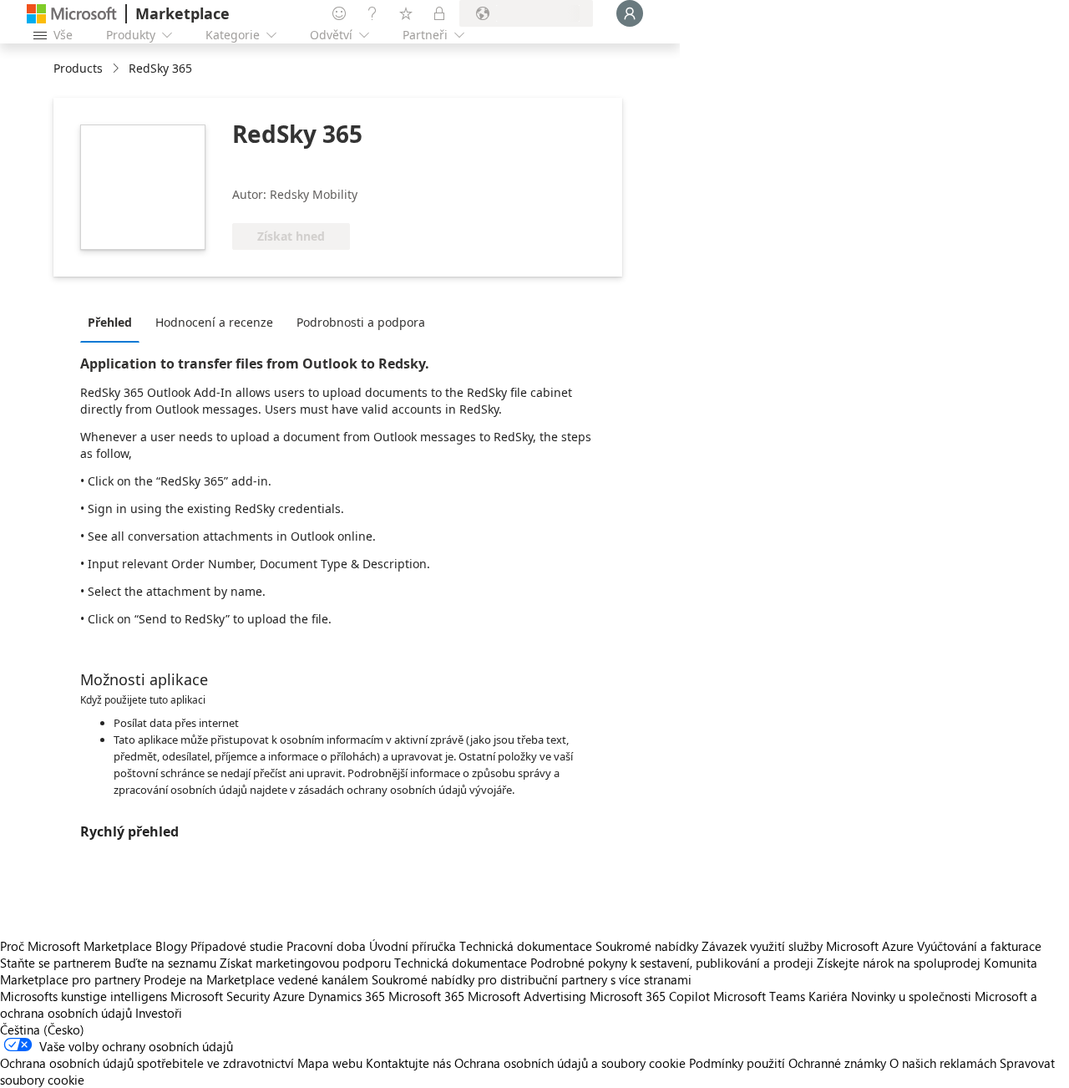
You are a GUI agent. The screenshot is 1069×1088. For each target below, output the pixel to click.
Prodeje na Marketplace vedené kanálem (256, 979)
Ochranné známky (837, 1063)
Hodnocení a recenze (214, 322)
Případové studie (236, 946)
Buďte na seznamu (165, 962)
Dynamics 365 (346, 996)
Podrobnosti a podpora (360, 322)
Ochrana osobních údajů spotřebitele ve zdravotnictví (147, 1063)
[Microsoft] (72, 13)
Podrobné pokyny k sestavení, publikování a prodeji (671, 962)
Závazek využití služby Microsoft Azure (809, 946)
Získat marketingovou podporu (305, 962)
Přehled (110, 322)
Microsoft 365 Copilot (650, 996)
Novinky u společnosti (911, 996)
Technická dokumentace (525, 946)
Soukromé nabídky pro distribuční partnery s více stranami (532, 979)
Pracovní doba (326, 946)
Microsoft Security (220, 996)
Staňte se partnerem (55, 962)
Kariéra (828, 996)
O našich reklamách (942, 1063)
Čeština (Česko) (42, 1029)
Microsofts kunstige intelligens (83, 996)
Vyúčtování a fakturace (979, 946)
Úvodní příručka (412, 946)
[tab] (114, 321)
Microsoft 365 (426, 996)
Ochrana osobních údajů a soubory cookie (570, 1063)
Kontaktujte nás (408, 1063)
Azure (289, 996)
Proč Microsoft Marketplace (76, 946)
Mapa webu (329, 1063)
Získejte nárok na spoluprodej (898, 962)
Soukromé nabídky (646, 946)
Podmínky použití (737, 1063)
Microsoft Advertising (527, 996)
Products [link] (78, 68)
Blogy (171, 946)
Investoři (158, 1012)
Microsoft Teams (759, 996)
